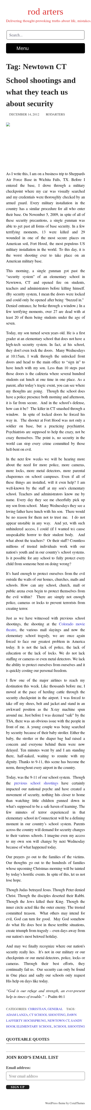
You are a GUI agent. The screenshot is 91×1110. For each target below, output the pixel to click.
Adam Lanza (17, 1014)
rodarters (55, 114)
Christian (37, 1009)
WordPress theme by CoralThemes (65, 1103)
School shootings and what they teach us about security (41, 92)
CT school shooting (47, 1014)
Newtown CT (58, 1020)
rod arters (45, 11)
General (55, 1009)
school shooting (69, 1026)
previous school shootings (36, 782)
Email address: (18, 1067)
